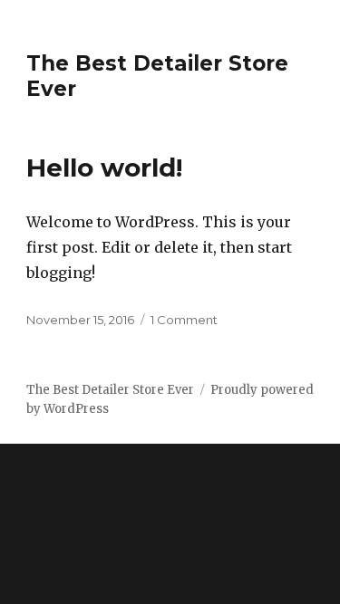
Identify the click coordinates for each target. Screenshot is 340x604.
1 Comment (184, 319)
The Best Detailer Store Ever (110, 390)
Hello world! (104, 167)
